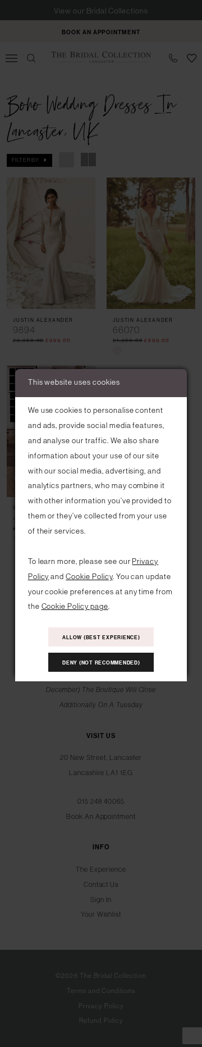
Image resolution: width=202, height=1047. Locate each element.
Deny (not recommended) (101, 662)
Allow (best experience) (101, 637)
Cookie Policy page (75, 606)
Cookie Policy (89, 576)
